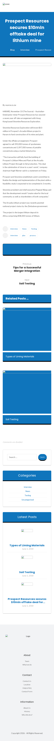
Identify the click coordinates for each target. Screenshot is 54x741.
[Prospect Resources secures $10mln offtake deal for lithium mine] (27, 588)
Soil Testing (27, 572)
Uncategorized (28, 500)
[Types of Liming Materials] (27, 535)
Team (27, 661)
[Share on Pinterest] (27, 247)
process (33, 235)
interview (14, 235)
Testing (34, 229)
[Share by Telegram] (31, 251)
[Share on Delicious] (41, 247)
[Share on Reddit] (34, 247)
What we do (27, 665)
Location (27, 684)
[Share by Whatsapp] (24, 251)
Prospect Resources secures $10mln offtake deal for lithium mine (27, 602)
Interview (14, 229)
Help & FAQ (27, 688)
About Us (27, 708)
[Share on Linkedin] (17, 251)
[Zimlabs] (11, 6)
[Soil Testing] (27, 561)
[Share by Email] (37, 251)
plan (23, 235)
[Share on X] (20, 247)
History (27, 711)
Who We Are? (27, 715)
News (24, 229)
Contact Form (27, 691)
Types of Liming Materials (27, 545)
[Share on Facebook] (13, 247)
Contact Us (27, 681)
